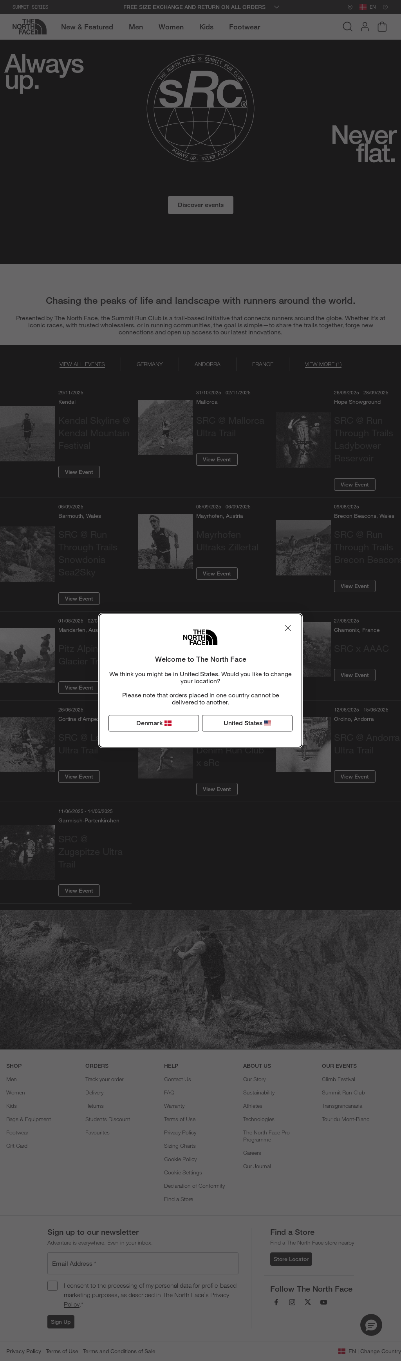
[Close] (288, 628)
